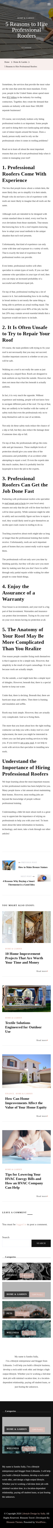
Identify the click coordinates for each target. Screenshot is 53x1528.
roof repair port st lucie (15, 503)
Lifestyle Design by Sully (33, 1513)
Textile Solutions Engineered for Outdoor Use (23, 1027)
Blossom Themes (14, 1522)
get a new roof (27, 743)
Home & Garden (25, 18)
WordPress (40, 1522)
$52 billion (12, 97)
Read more (42, 971)
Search (5, 1237)
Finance (9, 1094)
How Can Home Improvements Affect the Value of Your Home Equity (26, 1103)
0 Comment (26, 48)
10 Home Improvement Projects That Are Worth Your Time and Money (24, 958)
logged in (21, 1224)
